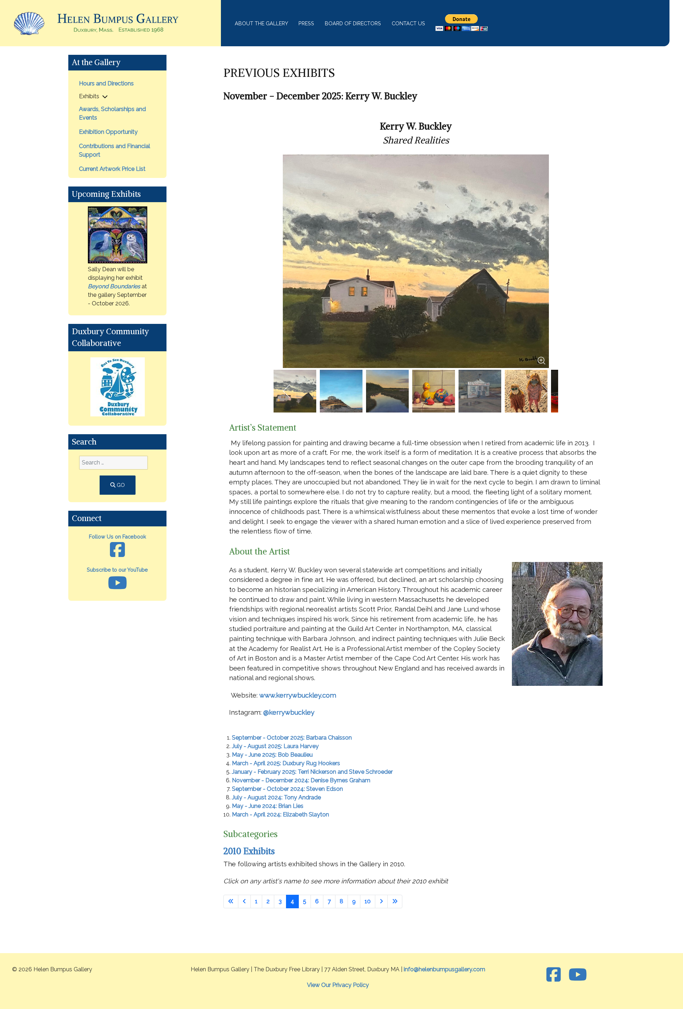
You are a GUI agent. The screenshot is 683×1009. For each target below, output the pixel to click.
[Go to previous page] (244, 901)
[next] (545, 391)
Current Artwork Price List (112, 168)
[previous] (287, 391)
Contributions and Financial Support (114, 150)
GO (120, 485)
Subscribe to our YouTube (117, 570)
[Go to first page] (230, 901)
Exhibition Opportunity (108, 131)
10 (368, 901)
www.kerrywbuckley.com (297, 695)
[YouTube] (577, 974)
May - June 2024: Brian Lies (267, 806)
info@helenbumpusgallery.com (444, 969)
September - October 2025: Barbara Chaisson (292, 737)
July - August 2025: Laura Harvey (275, 746)
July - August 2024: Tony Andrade (276, 797)
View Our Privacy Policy (338, 985)
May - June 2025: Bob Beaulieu (272, 754)
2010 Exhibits (249, 851)
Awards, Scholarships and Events (112, 113)
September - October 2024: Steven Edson (287, 788)
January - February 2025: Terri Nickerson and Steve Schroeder (312, 771)
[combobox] (113, 463)
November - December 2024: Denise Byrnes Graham (301, 780)
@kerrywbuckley (288, 712)
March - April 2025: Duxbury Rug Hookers (286, 763)
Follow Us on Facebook (117, 537)
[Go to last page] (394, 901)
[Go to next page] (381, 901)
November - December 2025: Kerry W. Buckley (320, 96)
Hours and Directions (106, 83)
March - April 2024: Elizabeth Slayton (280, 814)
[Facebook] (555, 974)
